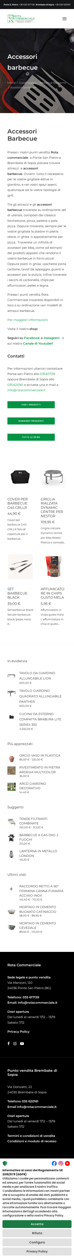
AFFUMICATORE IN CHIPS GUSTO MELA (52, 593)
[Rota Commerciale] (21, 19)
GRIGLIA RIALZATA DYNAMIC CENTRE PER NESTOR (52, 507)
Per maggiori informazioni (27, 320)
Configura (37, 1242)
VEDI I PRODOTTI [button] (31, 405)
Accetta (37, 1224)
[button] (64, 18)
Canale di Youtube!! (38, 343)
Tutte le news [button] (31, 437)
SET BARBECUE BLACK (17, 593)
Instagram (52, 338)
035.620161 (15, 385)
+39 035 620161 (63, 4)
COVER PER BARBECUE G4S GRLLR (17, 503)
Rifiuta (37, 1233)
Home (11, 82)
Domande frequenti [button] (31, 421)
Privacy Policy (37, 1251)
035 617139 (31, 997)
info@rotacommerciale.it (26, 390)
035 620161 (30, 1101)
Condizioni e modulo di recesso (32, 1141)
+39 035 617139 (27, 4)
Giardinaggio (28, 82)
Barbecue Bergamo (52, 82)
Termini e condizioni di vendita (31, 1136)
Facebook (32, 338)
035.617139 (47, 374)
